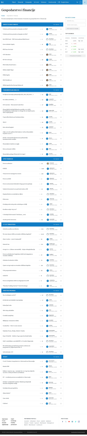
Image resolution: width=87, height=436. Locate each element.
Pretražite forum (72, 28)
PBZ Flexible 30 (7, 80)
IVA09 (50, 59)
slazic (50, 392)
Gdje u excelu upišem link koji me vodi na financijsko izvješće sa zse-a (18, 132)
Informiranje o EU (8, 352)
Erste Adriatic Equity (8, 44)
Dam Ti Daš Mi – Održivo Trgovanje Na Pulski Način (17, 336)
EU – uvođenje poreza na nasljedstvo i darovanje (17, 377)
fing (50, 43)
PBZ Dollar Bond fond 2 (9, 65)
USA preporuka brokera (9, 270)
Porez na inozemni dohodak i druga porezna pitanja (17, 184)
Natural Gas (6, 244)
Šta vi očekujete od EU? (9, 295)
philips (51, 238)
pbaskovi (52, 178)
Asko (50, 148)
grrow (50, 371)
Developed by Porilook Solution (78, 432)
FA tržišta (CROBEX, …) (9, 100)
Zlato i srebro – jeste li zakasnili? (12, 239)
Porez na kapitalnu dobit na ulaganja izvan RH (16, 281)
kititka (50, 28)
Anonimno (51, 38)
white (50, 376)
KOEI (66, 40)
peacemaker (52, 330)
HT (66, 49)
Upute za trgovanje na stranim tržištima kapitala (16, 265)
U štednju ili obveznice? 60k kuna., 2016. (14, 215)
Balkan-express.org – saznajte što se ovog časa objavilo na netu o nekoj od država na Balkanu (18, 372)
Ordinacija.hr (33, 421)
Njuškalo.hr (48, 421)
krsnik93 (51, 320)
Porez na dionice (7, 163)
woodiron (52, 259)
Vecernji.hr (26, 421)
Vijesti (14, 2)
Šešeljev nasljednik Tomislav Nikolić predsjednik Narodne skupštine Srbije (17, 382)
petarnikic (52, 219)
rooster (50, 153)
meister (51, 249)
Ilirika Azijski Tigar (8, 70)
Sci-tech (36, 2)
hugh (50, 94)
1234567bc (52, 280)
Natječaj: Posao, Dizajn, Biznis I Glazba (14, 331)
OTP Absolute (6, 55)
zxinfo (50, 143)
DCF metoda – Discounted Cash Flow (13, 105)
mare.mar (51, 382)
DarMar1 (51, 254)
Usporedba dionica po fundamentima (13, 117)
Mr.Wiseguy (52, 243)
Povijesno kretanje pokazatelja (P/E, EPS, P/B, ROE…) (18, 95)
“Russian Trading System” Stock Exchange (15, 286)
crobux (50, 325)
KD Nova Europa (7, 60)
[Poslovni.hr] (2, 2)
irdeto (51, 270)
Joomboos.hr (39, 424)
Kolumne (43, 2)
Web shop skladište (8, 310)
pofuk (50, 299)
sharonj (51, 188)
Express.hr (36, 423)
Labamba (51, 304)
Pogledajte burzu (75, 56)
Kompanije (28, 2)
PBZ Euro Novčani (8, 49)
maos (50, 132)
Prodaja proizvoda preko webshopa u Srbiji (15, 204)
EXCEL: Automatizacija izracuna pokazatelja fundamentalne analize (15, 138)
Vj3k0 (51, 203)
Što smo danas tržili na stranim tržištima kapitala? (17, 234)
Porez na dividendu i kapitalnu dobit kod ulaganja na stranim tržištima (18, 255)
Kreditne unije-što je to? (10, 209)
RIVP (66, 52)
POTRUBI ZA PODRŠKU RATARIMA (13, 300)
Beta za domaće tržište (9, 149)
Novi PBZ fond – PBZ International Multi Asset (16, 39)
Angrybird (51, 315)
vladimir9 (51, 126)
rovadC (50, 116)
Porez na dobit (7, 179)
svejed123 (51, 99)
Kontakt (4, 422)
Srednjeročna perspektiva (10, 388)
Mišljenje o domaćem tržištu (11, 321)
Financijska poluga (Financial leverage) (14, 154)
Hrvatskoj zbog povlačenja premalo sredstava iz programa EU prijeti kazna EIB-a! (16, 346)
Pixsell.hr (31, 423)
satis (50, 402)
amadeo (51, 183)
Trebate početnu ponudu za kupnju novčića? (15, 29)
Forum (3, 15)
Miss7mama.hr (43, 423)
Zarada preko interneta (9, 220)
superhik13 (51, 346)
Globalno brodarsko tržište (10, 260)
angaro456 (51, 110)
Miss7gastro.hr (50, 423)
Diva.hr (38, 421)
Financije (20, 2)
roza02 (50, 121)
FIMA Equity (6, 75)
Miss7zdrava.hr (32, 424)
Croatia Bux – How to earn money (12, 326)
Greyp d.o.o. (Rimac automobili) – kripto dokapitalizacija (19, 249)
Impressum (5, 419)
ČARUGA (51, 387)
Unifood (5, 403)
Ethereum (5, 199)
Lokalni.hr (43, 421)
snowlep (52, 214)
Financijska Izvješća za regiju (11, 144)
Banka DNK (6, 366)
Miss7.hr (26, 424)
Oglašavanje (5, 424)
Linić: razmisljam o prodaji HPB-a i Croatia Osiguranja (18, 341)
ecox (51, 285)
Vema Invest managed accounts (12, 174)
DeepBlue (51, 104)
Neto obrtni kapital (8, 127)
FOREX (5, 169)
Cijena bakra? (6, 393)
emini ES (5, 276)
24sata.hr (26, 423)
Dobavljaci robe (7, 305)
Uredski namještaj (8, 316)
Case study (6, 398)
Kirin (50, 310)
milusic (50, 365)
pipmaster (52, 168)
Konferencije (52, 2)
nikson (50, 138)
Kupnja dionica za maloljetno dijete (13, 194)
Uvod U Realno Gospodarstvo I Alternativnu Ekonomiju (19, 361)
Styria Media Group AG (32, 432)
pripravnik (51, 397)
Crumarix (52, 163)
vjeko (50, 54)
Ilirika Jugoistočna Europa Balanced (13, 85)
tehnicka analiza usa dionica (11, 229)
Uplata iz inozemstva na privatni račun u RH (15, 189)
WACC (4, 122)
